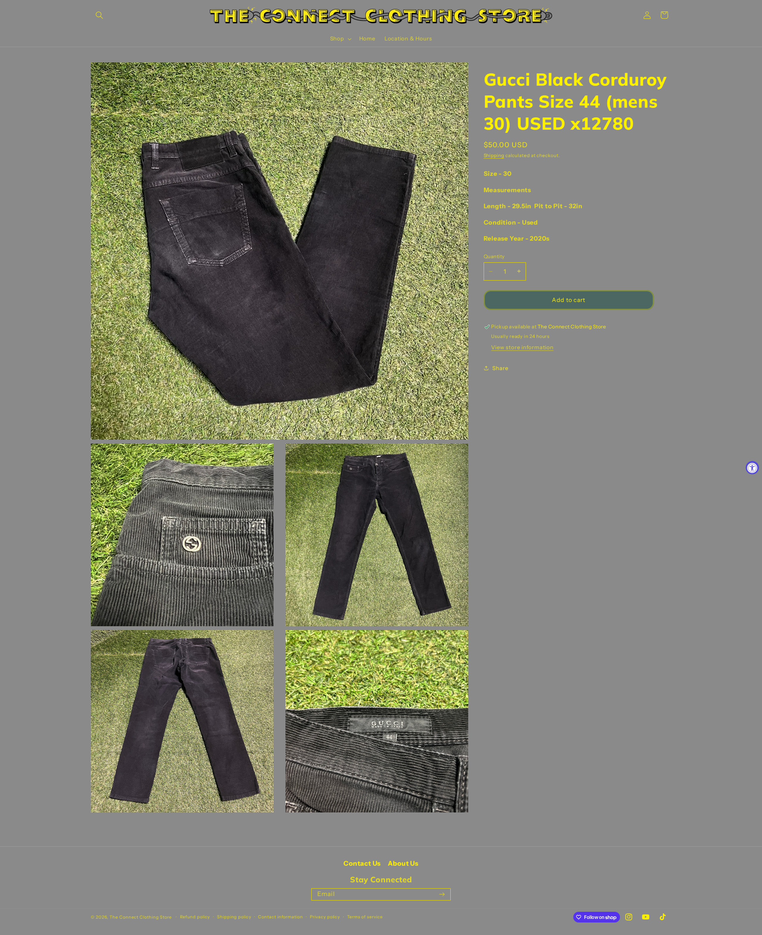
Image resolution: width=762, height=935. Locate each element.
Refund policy (195, 917)
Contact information (280, 917)
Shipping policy (234, 917)
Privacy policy (325, 917)
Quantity (494, 256)
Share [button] (500, 367)
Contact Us (362, 863)
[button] (99, 15)
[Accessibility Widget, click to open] (752, 467)
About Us (403, 863)
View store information (522, 347)
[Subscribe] (441, 894)
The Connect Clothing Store (141, 917)
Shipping (494, 155)
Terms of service (365, 917)
